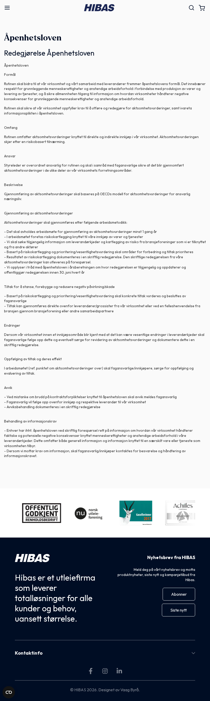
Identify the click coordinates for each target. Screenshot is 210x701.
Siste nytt (178, 610)
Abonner (179, 594)
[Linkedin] (119, 671)
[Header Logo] (99, 7)
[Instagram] (105, 671)
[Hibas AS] (32, 558)
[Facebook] (91, 671)
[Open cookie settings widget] (9, 692)
